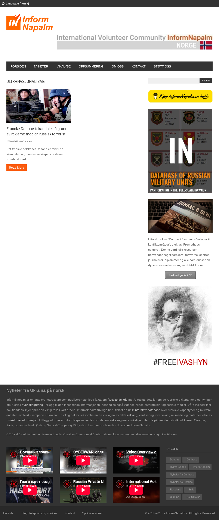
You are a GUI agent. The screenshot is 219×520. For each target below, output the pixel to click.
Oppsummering (91, 66)
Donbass (191, 459)
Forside (8, 513)
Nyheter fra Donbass (182, 474)
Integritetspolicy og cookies (39, 513)
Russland (175, 489)
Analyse (64, 66)
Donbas (174, 459)
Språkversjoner (92, 513)
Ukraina (174, 497)
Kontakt (139, 66)
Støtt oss (162, 66)
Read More (16, 167)
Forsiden (18, 66)
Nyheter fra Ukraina (181, 482)
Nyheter (41, 66)
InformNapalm (201, 467)
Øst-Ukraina (193, 497)
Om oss (118, 66)
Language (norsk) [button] (17, 3)
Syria (191, 489)
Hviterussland (178, 467)
